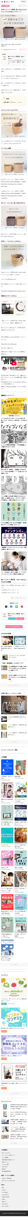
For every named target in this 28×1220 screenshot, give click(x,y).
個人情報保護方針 (6, 1171)
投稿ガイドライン (5, 1162)
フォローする (12, 618)
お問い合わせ (5, 1166)
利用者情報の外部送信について (8, 1159)
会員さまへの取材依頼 (6, 1178)
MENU (24, 1)
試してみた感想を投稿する (14, 626)
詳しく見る (20, 618)
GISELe (3, 1199)
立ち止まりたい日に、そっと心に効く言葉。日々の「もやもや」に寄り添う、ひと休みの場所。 (14, 420)
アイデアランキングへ (14, 685)
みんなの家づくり (5, 1194)
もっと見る (14, 742)
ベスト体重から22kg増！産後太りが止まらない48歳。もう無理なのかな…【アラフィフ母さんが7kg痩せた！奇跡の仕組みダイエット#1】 (13, 498)
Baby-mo (4, 1201)
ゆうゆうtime (4, 1203)
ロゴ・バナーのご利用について (8, 1155)
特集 (3, 1187)
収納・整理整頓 (5, 5)
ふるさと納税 (5, 1192)
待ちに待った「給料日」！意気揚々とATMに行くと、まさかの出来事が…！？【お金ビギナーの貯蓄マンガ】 (14, 471)
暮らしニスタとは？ (6, 1152)
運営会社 (4, 1169)
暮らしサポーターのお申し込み (8, 1180)
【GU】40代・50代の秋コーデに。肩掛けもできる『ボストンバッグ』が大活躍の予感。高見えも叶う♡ (14, 377)
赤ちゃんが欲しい (5, 1206)
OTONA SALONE (5, 1197)
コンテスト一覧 (14, 1093)
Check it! (4, 1190)
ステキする (23, 49)
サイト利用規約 (5, 1157)
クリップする (23, 5)
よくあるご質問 (5, 1164)
